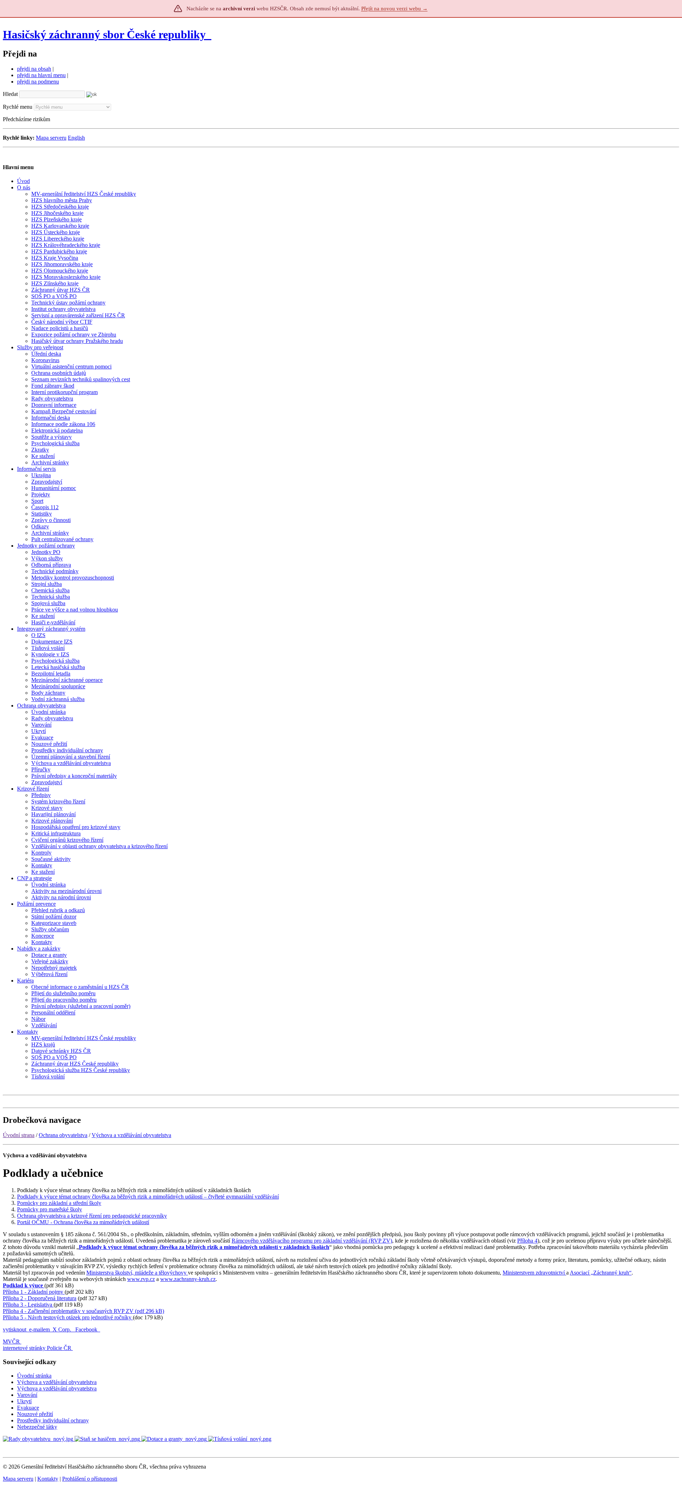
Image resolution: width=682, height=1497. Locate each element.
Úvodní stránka (34, 1376)
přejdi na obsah (34, 69)
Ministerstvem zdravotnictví (534, 1273)
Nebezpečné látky (37, 1427)
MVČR (11, 1342)
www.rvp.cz (141, 1279)
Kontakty (47, 1479)
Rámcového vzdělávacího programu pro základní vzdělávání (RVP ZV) (312, 1241)
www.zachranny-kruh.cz (188, 1279)
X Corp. (62, 1329)
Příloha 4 (527, 1241)
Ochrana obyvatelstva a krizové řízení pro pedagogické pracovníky (92, 1216)
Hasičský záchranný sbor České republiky (104, 34)
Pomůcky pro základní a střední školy (59, 1203)
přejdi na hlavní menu (41, 75)
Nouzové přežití (35, 1414)
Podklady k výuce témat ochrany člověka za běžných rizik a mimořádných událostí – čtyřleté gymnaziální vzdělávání (148, 1197)
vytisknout (14, 1329)
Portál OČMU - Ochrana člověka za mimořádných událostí (83, 1222)
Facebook (87, 1329)
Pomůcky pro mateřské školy (49, 1209)
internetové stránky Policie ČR (37, 1348)
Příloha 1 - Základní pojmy (34, 1292)
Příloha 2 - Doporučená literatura (39, 1298)
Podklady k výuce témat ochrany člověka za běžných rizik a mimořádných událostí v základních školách (204, 1247)
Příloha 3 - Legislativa (28, 1305)
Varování (27, 1395)
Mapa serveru (51, 138)
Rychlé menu (17, 107)
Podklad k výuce (23, 1285)
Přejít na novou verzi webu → (394, 8)
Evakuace (28, 1408)
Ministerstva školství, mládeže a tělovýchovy (137, 1273)
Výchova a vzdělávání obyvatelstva (131, 1135)
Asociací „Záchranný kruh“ (601, 1273)
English (76, 138)
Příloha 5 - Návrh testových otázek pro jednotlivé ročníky (68, 1317)
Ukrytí (24, 1401)
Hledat (10, 94)
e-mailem (39, 1329)
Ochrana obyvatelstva (63, 1135)
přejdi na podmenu (38, 82)
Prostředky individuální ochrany (53, 1420)
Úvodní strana (18, 1135)
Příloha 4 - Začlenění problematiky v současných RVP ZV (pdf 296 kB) (83, 1311)
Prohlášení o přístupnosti (89, 1479)
